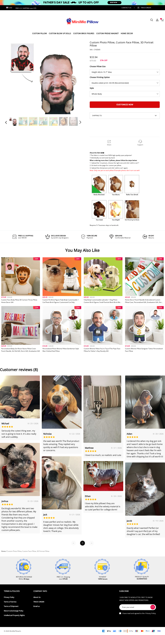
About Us (36, 597)
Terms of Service (10, 602)
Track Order (146, 8)
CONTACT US (126, 8)
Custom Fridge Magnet (107, 33)
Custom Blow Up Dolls (60, 33)
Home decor (127, 33)
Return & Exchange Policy (13, 611)
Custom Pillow (39, 33)
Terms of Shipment (11, 606)
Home (3, 551)
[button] (11, 76)
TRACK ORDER (38, 602)
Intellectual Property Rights (14, 615)
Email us (36, 606)
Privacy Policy (9, 597)
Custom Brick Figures (83, 33)
